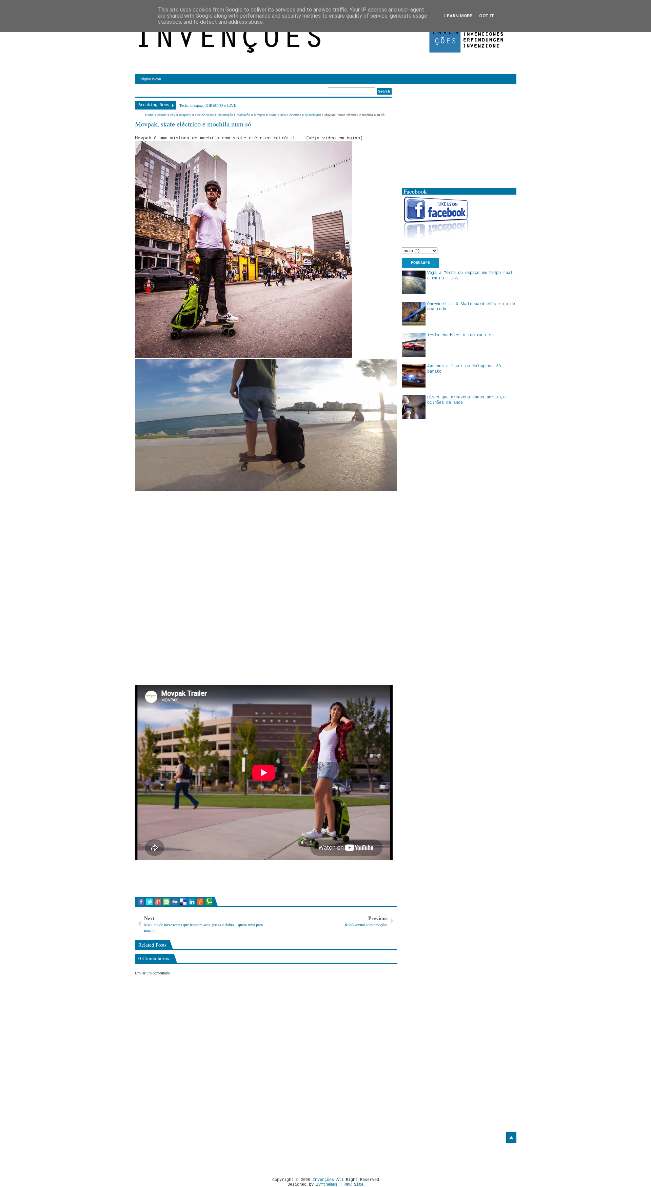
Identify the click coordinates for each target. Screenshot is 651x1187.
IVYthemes (326, 1184)
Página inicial (150, 79)
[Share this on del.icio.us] (183, 901)
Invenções (323, 1180)
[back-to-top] (511, 1137)
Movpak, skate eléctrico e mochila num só (193, 123)
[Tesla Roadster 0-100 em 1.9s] (414, 345)
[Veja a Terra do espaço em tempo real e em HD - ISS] (414, 282)
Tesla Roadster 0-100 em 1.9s (460, 335)
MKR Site (353, 1184)
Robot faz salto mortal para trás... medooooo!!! (216, 105)
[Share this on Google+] (158, 901)
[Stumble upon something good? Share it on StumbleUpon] (166, 901)
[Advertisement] (192, 540)
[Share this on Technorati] (208, 901)
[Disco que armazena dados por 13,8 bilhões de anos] (414, 407)
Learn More (458, 15)
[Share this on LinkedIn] (192, 901)
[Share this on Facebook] (141, 901)
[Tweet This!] (149, 901)
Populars (420, 262)
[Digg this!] (175, 901)
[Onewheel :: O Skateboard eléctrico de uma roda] (414, 313)
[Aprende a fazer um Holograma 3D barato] (414, 376)
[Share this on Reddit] (200, 901)
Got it (486, 15)
